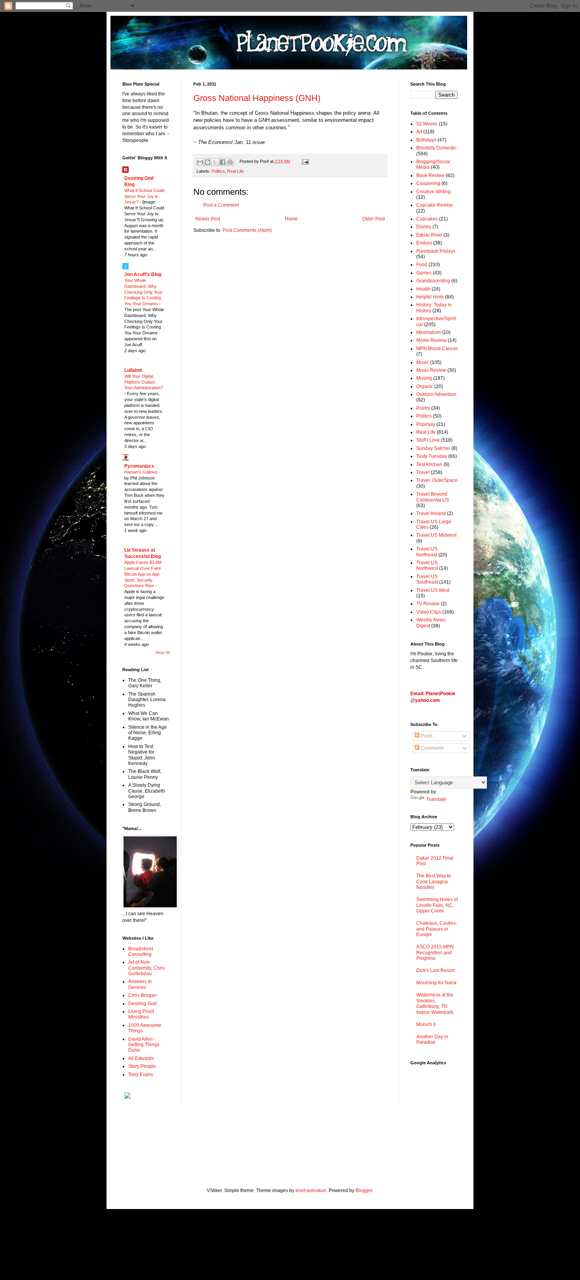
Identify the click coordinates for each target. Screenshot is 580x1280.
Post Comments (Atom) (247, 230)
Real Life (235, 171)
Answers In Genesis (140, 984)
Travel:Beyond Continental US (432, 496)
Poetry (423, 408)
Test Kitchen (429, 464)
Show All (162, 653)
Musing (424, 378)
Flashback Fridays (435, 251)
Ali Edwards (141, 1058)
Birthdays (426, 140)
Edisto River (429, 235)
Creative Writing (433, 191)
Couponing (428, 183)
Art (419, 131)
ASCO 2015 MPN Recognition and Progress (435, 952)
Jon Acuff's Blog (142, 274)
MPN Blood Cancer (437, 348)
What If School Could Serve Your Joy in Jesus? (144, 196)
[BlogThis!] (207, 162)
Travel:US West (432, 590)
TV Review (428, 603)
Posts (425, 736)
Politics (218, 171)
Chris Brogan (142, 995)
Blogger (363, 1190)
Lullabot (133, 370)
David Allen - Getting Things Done (143, 1044)
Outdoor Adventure (436, 394)
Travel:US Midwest (436, 535)
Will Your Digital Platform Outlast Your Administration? (143, 382)
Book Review (430, 175)
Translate (436, 799)
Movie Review (431, 340)
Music (422, 362)
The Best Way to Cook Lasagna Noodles (433, 881)
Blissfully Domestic (436, 148)
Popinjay (425, 424)
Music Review (431, 370)
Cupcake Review (434, 205)
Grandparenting (433, 281)
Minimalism (428, 332)
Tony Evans (140, 1074)
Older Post (373, 219)
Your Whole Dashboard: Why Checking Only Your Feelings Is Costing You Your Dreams (143, 292)
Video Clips (428, 612)
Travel (423, 472)
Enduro (424, 243)
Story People (142, 1066)
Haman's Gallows (141, 472)
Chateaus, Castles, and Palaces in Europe (436, 928)
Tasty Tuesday (431, 456)
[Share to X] (215, 162)
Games (424, 273)
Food (421, 264)
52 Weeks (427, 124)
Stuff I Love (428, 440)
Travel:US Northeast (427, 551)
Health (423, 289)
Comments (431, 748)
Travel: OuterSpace (437, 480)
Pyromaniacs (139, 466)
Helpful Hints (430, 297)
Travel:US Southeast (427, 579)
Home (291, 219)
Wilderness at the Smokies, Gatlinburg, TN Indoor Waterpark (434, 1003)
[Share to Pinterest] (230, 162)
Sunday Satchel (433, 448)
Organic (424, 386)
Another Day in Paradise (432, 1039)
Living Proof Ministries (141, 1014)
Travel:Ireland (431, 513)
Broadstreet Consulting (140, 951)
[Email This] (200, 162)
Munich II (426, 1024)
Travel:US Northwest (427, 565)
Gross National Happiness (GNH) (256, 98)
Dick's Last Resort (435, 970)
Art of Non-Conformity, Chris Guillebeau (146, 967)
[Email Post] (304, 161)
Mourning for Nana (436, 982)
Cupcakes (427, 219)
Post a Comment (221, 205)
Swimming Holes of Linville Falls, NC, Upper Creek (437, 905)
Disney (423, 227)
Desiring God (142, 1003)
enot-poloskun (311, 1190)
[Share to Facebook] (222, 162)
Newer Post (207, 219)
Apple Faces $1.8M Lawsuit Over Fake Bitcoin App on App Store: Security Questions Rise (142, 574)
